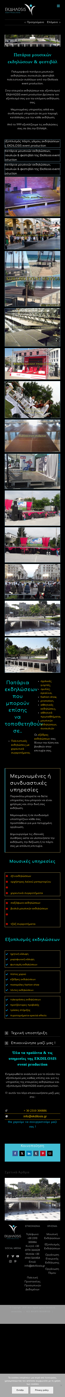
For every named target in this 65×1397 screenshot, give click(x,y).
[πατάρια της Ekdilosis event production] (32, 566)
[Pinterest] (15, 1261)
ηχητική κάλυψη (19, 954)
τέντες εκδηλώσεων (21, 990)
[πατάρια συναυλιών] (32, 529)
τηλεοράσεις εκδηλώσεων (25, 999)
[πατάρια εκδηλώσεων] (32, 165)
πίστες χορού (18, 974)
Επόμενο (52, 22)
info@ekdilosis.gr (34, 1266)
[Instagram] (10, 1261)
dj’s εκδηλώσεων (21, 876)
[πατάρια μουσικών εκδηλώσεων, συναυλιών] (32, 151)
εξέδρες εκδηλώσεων (22, 979)
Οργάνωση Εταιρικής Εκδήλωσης (52, 1259)
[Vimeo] (13, 1256)
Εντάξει (20, 1390)
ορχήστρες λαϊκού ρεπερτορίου (31, 882)
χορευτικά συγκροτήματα (27, 893)
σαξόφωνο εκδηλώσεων (25, 903)
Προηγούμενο (35, 22)
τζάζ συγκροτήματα (23, 924)
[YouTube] (17, 1256)
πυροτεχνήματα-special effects (28, 1015)
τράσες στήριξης (20, 1010)
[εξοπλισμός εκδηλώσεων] (32, 141)
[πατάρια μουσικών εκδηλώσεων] (32, 253)
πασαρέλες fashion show (24, 985)
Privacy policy (42, 1390)
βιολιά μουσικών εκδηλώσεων (29, 908)
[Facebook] (8, 1256)
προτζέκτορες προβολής (24, 1005)
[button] (32, 1033)
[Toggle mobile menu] (58, 6)
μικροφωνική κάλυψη (22, 959)
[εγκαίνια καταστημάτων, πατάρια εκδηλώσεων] (32, 220)
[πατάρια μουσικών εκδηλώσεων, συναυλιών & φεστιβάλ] (32, 179)
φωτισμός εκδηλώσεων (23, 964)
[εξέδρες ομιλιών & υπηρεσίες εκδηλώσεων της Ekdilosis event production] (32, 639)
